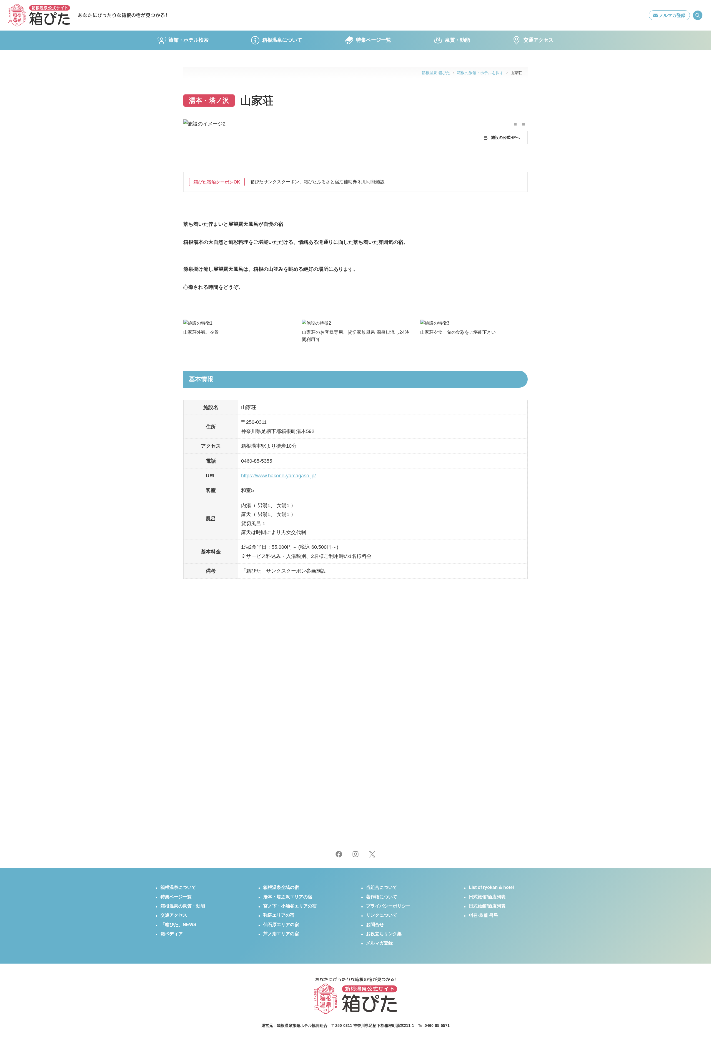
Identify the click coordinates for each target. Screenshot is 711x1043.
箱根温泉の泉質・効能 (183, 906)
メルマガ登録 (671, 15)
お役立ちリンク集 (384, 933)
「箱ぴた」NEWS (178, 924)
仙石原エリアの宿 (281, 924)
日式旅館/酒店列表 (487, 906)
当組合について (381, 887)
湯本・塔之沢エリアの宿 (287, 896)
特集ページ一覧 (373, 40)
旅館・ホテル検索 (189, 40)
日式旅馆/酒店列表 (487, 896)
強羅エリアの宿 (278, 915)
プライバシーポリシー (388, 906)
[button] (515, 124)
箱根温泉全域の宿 (281, 887)
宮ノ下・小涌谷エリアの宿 (290, 906)
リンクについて (381, 915)
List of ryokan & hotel (491, 887)
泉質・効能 (457, 40)
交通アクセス (539, 40)
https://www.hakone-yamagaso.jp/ (278, 475)
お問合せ (375, 924)
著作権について (381, 896)
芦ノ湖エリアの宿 (281, 933)
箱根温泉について (282, 40)
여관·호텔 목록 (483, 915)
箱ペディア (172, 933)
